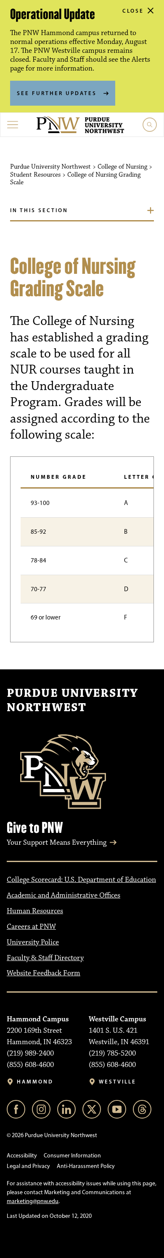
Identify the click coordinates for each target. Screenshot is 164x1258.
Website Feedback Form (43, 973)
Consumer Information (72, 1155)
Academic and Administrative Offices (63, 895)
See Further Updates (57, 93)
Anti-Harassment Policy (86, 1166)
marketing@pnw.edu (32, 1201)
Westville (117, 1081)
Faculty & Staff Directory (45, 958)
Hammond (35, 1081)
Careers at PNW (31, 926)
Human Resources (35, 911)
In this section (39, 210)
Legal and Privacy (28, 1166)
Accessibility (22, 1155)
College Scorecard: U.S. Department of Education (81, 879)
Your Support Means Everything (56, 842)
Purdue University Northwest (72, 700)
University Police (33, 942)
